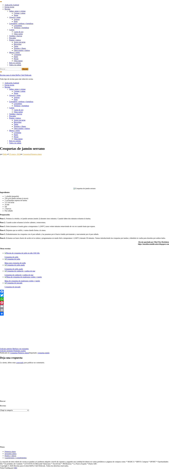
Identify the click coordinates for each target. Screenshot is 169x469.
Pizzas (16, 59)
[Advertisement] (69, 171)
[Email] (84, 306)
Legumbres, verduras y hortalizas (21, 23)
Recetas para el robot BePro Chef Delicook (15, 75)
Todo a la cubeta (15, 65)
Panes (16, 57)
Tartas (16, 46)
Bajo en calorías (15, 63)
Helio (5, 154)
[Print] (84, 310)
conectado (19, 363)
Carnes (11, 30)
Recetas (7, 9)
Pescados (12, 38)
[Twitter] (84, 295)
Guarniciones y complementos (16, 458)
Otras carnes (18, 34)
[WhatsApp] (84, 299)
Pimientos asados (13, 351)
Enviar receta (9, 7)
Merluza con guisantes (14, 349)
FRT (15, 468)
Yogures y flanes (20, 48)
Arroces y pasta (14, 17)
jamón (47, 353)
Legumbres (18, 26)
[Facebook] (84, 291)
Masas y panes (14, 52)
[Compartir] (84, 314)
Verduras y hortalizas (21, 28)
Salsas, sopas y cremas (17, 11)
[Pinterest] (84, 303)
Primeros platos (36, 154)
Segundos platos (10, 454)
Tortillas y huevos (15, 36)
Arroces (17, 19)
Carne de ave (18, 32)
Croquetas (17, 55)
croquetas (41, 353)
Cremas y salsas (19, 13)
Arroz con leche (19, 42)
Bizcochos (17, 44)
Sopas (16, 15)
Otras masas (18, 61)
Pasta (16, 21)
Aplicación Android (12, 5)
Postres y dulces (15, 40)
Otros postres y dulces (22, 50)
